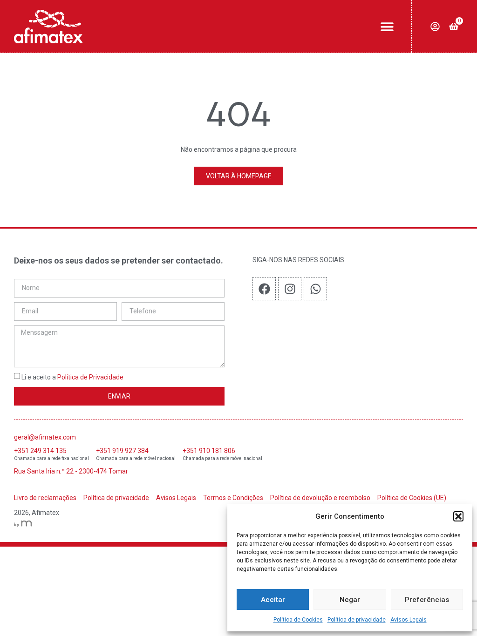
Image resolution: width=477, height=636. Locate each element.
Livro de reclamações (45, 497)
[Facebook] (264, 288)
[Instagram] (289, 288)
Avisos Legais (408, 619)
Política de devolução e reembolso (320, 497)
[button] (458, 516)
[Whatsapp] (315, 288)
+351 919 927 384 (122, 450)
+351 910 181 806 (209, 450)
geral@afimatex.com (45, 437)
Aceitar (273, 599)
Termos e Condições (233, 497)
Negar (350, 599)
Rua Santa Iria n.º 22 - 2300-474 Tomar (71, 471)
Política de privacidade (356, 619)
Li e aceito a (72, 377)
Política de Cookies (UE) (411, 497)
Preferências (427, 599)
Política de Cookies (298, 619)
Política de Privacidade (90, 377)
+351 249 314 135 (40, 450)
